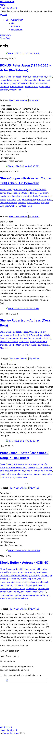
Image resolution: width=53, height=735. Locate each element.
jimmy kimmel (22, 582)
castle (33, 80)
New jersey (27, 199)
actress (24, 332)
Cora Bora (17, 335)
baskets (25, 80)
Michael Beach (27, 338)
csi (48, 80)
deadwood (5, 83)
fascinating (41, 572)
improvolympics (7, 582)
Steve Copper (33, 202)
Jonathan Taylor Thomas (35, 196)
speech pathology (23, 595)
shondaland (5, 345)
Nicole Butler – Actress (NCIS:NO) (25, 562)
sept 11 (36, 591)
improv (23, 578)
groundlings (34, 575)
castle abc (47, 467)
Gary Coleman (41, 193)
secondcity (26, 591)
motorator (18, 585)
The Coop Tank (24, 206)
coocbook (16, 193)
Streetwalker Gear (14, 20)
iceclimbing (14, 578)
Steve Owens (6, 76)
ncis (36, 86)
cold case (41, 80)
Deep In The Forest (20, 83)
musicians (11, 199)
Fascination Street (10, 733)
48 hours (25, 464)
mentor (16, 338)
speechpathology (41, 595)
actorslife (4, 572)
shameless (24, 341)
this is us (45, 345)
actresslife (22, 572)
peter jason (44, 86)
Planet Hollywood (8, 202)
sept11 (43, 591)
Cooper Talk (28, 193)
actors (24, 189)
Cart (13, 23)
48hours (25, 76)
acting (33, 76)
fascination (5, 575)
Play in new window (18, 100)
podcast (17, 76)
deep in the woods (34, 470)
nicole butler (5, 588)
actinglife (37, 569)
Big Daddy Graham (37, 189)
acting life (41, 76)
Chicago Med (35, 332)
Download (34, 100)
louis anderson (16, 86)
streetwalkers (21, 598)
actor (49, 76)
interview (34, 83)
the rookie (35, 345)
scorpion (4, 89)
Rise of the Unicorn (9, 341)
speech (10, 595)
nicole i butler (18, 588)
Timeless (4, 348)
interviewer (17, 196)
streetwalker (15, 89)
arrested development (10, 80)
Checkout (15, 26)
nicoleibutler (43, 588)
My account (16, 29)
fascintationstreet (19, 575)
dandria (31, 572)
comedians (5, 193)
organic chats (39, 199)
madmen (37, 474)
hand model (5, 196)
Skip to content (7, 1)
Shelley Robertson (38, 341)
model (38, 338)
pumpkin (4, 591)
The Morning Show (21, 345)
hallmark (45, 575)
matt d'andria (6, 585)
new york (33, 585)
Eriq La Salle (44, 335)
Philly (49, 338)
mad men (29, 86)
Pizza (49, 199)
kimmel (44, 582)
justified (43, 83)
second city (14, 591)
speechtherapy (7, 598)
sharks (3, 595)
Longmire (4, 86)
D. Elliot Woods (30, 335)
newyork (43, 585)
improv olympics (36, 578)
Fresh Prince (5, 338)
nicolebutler (31, 588)
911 (22, 569)
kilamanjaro (35, 582)
